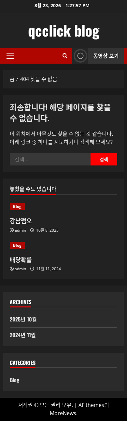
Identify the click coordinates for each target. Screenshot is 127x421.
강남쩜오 (21, 220)
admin (20, 230)
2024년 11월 (23, 335)
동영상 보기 (106, 55)
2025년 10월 (23, 319)
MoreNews (63, 413)
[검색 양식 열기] (65, 55)
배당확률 (21, 259)
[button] (10, 56)
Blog (17, 206)
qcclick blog (63, 30)
